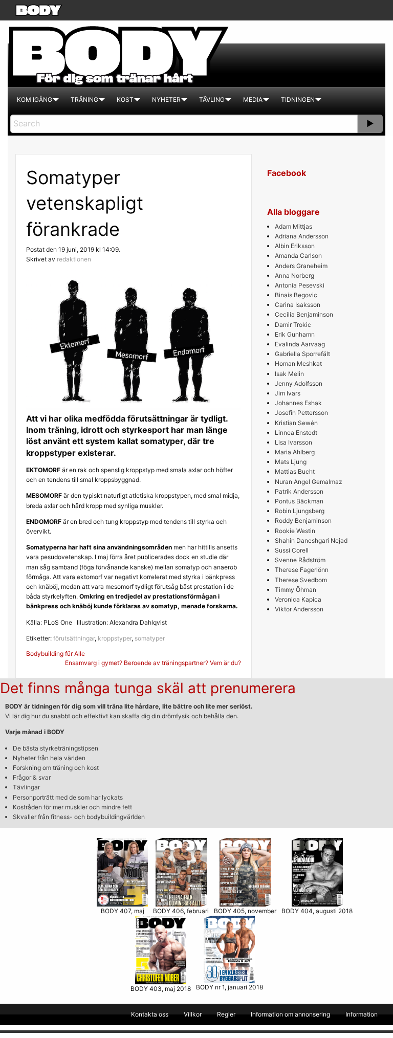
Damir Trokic (293, 324)
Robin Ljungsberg (299, 511)
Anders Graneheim (301, 266)
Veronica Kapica (298, 599)
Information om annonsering (290, 1014)
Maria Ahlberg (295, 452)
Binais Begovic (296, 295)
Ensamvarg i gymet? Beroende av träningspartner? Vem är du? (153, 663)
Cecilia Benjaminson (304, 314)
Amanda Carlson (298, 255)
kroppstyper (115, 638)
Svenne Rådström (300, 560)
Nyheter (166, 99)
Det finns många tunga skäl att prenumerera (148, 688)
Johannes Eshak (298, 403)
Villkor (193, 1014)
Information (361, 1014)
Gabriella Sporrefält (302, 354)
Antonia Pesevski (299, 285)
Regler (226, 1014)
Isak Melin (289, 374)
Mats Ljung (291, 462)
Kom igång (34, 99)
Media (253, 99)
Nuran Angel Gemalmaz (308, 481)
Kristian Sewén (296, 423)
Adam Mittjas (293, 226)
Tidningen (298, 99)
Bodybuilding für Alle (55, 653)
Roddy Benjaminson (303, 520)
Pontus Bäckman (299, 501)
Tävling (212, 99)
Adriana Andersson (302, 236)
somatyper (150, 638)
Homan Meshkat (298, 363)
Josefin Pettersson (301, 412)
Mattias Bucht (295, 471)
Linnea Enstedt (296, 432)
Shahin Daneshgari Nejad (311, 540)
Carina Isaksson (297, 304)
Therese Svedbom (301, 580)
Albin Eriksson (295, 246)
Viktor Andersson (299, 609)
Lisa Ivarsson (293, 442)
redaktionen (74, 259)
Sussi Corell (292, 550)
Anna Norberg (294, 275)
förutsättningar (74, 638)
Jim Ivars (287, 393)
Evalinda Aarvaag (300, 344)
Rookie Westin (295, 531)
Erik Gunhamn (295, 334)
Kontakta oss (149, 1014)
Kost (125, 99)
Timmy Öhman (295, 589)
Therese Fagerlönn (302, 569)
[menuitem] (34, 99)
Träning (84, 99)
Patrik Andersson (299, 491)
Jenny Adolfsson (298, 383)
